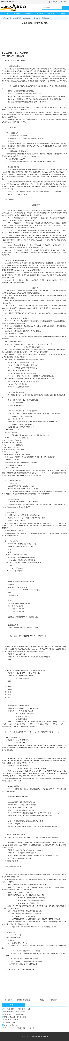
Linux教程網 (17, 18)
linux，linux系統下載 (10, 1025)
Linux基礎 (17, 13)
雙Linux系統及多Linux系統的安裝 (14, 1011)
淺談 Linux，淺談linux (11, 1020)
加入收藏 (63, 2)
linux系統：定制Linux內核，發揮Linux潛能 (17, 1009)
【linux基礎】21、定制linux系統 (14, 1014)
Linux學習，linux (9, 1022)
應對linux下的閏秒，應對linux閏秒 (15, 1017)
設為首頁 (54, 2)
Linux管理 (28, 13)
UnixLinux (26, 18)
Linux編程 (40, 13)
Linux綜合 (51, 13)
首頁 (6, 13)
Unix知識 (62, 13)
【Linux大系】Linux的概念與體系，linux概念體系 (20, 1028)
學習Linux (45, 18)
